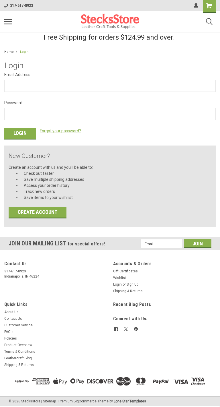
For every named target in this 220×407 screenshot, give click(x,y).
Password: (13, 102)
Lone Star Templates (130, 401)
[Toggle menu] (8, 22)
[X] (126, 329)
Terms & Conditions (19, 352)
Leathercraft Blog (18, 358)
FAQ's (8, 332)
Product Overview (18, 345)
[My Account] (196, 5)
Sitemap (49, 401)
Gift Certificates (125, 271)
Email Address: (17, 74)
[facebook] (116, 329)
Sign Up (132, 284)
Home (9, 52)
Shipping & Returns (128, 291)
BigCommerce (85, 401)
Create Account (37, 212)
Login (24, 52)
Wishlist (119, 278)
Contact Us (13, 319)
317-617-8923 (21, 5)
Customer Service (18, 325)
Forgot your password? (60, 131)
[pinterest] (136, 329)
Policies (10, 338)
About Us (11, 312)
